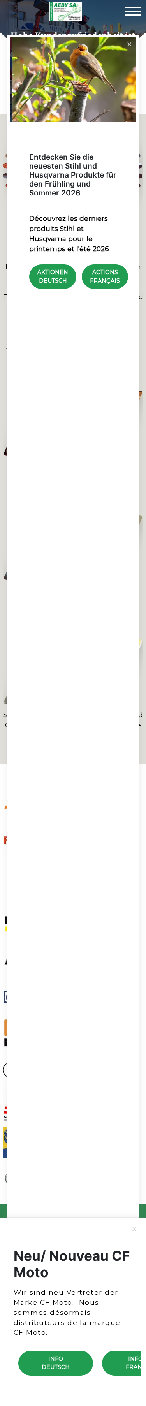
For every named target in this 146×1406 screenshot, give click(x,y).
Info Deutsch (56, 1363)
